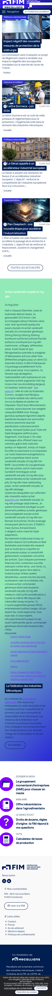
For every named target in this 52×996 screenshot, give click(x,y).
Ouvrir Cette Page (20, 637)
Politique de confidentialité (21, 934)
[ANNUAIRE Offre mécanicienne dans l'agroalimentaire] (23, 812)
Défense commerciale (15, 17)
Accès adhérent (16, 928)
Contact (12, 922)
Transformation (12, 200)
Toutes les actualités (25, 268)
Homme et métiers (13, 82)
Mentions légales (16, 931)
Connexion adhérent (38, 12)
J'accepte (41, 988)
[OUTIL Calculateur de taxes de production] (22, 846)
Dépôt (13, 667)
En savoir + (15, 745)
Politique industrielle (14, 140)
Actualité (7, 130)
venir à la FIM (17, 906)
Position (6, 73)
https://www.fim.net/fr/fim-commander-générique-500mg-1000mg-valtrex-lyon (28, 676)
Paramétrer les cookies (27, 992)
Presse (11, 925)
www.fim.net (12, 500)
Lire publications (19, 661)
